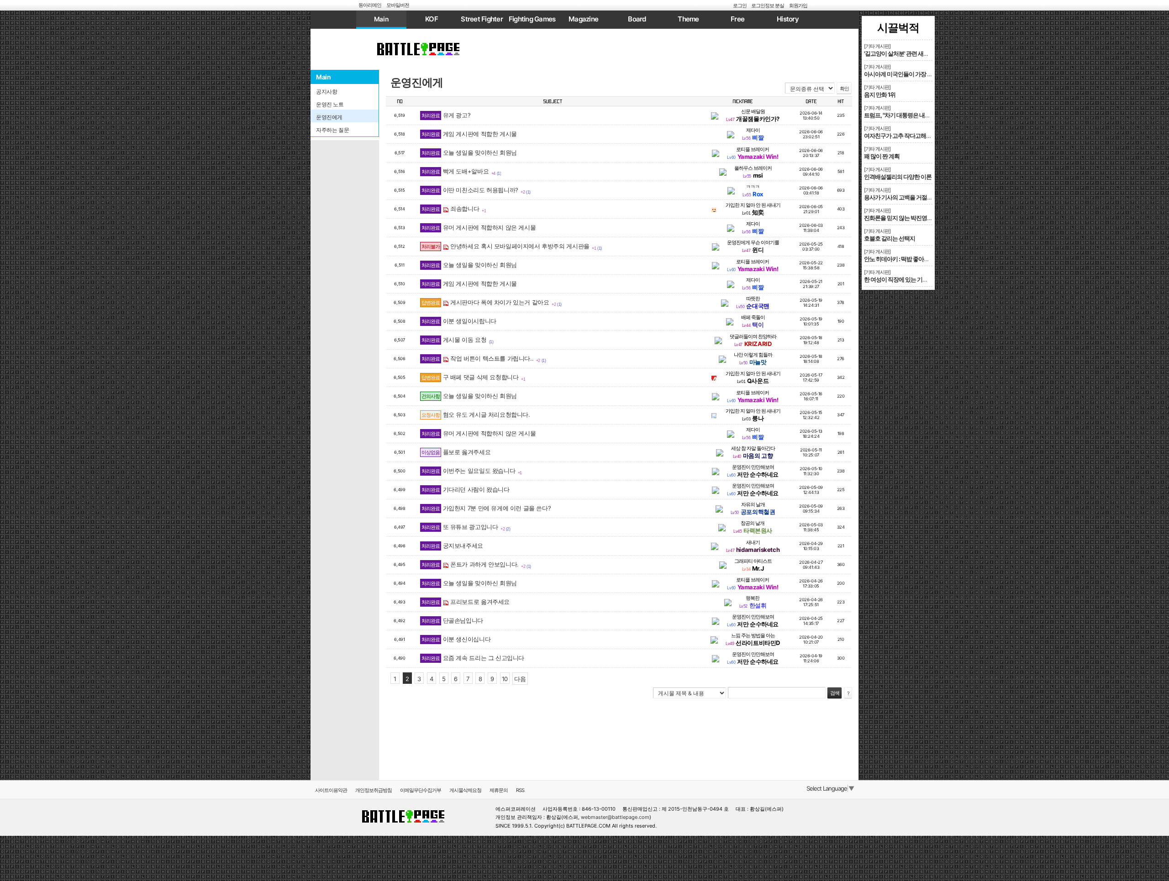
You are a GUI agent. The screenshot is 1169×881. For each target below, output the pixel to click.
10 (505, 678)
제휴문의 (499, 790)
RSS (520, 790)
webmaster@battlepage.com (615, 817)
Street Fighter (482, 19)
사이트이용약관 (331, 790)
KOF (431, 19)
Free (737, 19)
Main (381, 19)
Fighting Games (532, 19)
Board (637, 19)
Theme (688, 19)
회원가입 (798, 5)
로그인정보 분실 (767, 5)
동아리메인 (369, 5)
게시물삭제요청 (465, 790)
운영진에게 (416, 82)
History (788, 19)
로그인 (740, 5)
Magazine (583, 19)
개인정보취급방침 (373, 790)
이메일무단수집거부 (420, 790)
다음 (520, 678)
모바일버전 (397, 5)
